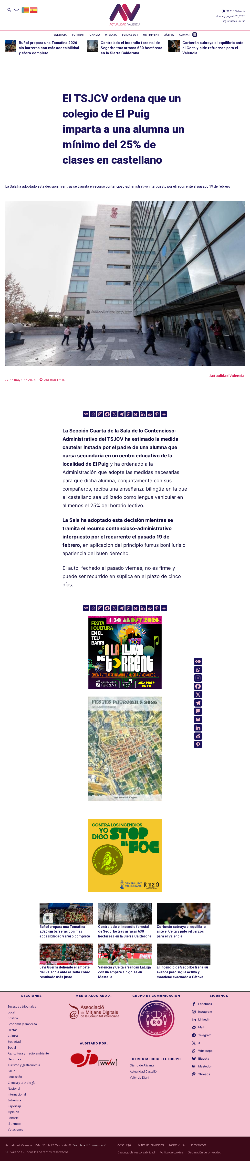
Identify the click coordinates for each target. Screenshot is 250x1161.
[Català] (25, 9)
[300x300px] (125, 687)
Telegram (204, 1035)
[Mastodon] (128, 414)
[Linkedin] (143, 414)
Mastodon (205, 1066)
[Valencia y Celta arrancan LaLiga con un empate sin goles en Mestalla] (125, 954)
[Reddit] (150, 414)
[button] (9, 9)
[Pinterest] (157, 414)
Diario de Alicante (142, 1065)
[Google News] (86, 414)
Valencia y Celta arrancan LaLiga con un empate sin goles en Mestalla (124, 972)
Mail (201, 1027)
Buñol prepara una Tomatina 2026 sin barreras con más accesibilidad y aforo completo (49, 48)
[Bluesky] (136, 414)
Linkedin (204, 1019)
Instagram (205, 1011)
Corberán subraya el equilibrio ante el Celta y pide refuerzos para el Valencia (212, 48)
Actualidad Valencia (226, 375)
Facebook (205, 1004)
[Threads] (194, 1074)
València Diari (139, 1077)
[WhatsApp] (194, 1051)
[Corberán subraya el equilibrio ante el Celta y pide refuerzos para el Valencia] (174, 46)
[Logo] (125, 15)
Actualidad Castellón (144, 1071)
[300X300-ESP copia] (125, 855)
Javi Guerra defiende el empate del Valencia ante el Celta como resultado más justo (65, 972)
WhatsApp (205, 1051)
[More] (164, 414)
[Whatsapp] (93, 414)
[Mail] (194, 1028)
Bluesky (203, 1058)
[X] (114, 414)
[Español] (34, 9)
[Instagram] (100, 414)
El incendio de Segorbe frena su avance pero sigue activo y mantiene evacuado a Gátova (182, 972)
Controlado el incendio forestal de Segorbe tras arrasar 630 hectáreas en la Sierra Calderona (131, 48)
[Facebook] (107, 414)
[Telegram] (121, 414)
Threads (204, 1074)
